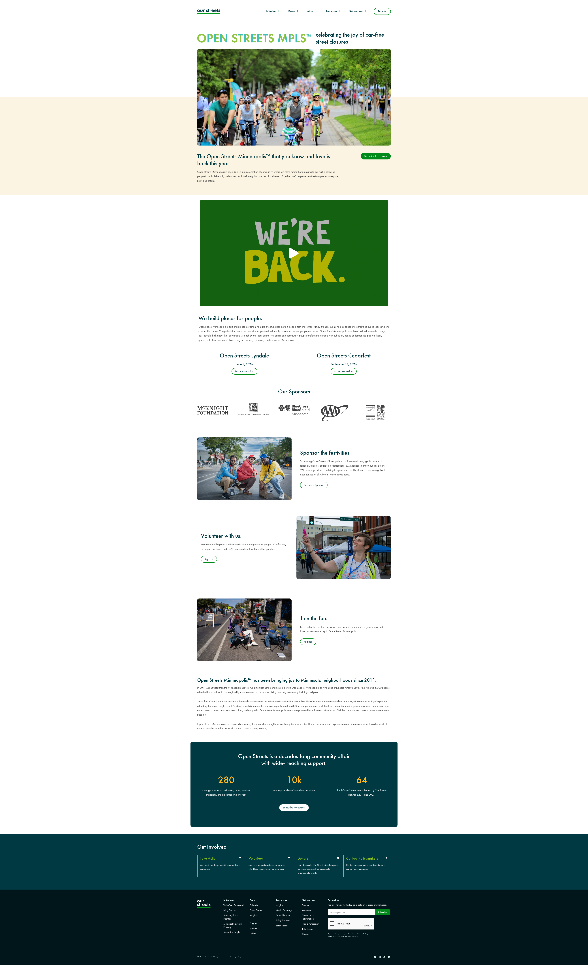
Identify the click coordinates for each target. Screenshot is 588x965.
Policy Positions (283, 920)
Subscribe (382, 912)
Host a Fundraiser (310, 923)
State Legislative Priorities (230, 917)
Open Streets (256, 910)
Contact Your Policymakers (308, 917)
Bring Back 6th (230, 910)
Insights (279, 905)
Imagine (253, 915)
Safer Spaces (282, 925)
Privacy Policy (235, 957)
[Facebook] (375, 957)
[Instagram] (380, 957)
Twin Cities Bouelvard (233, 905)
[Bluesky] (389, 957)
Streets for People (231, 932)
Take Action (307, 929)
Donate (382, 11)
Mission (253, 928)
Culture (253, 933)
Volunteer (306, 910)
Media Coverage (284, 910)
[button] (294, 253)
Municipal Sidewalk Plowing (232, 925)
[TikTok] (384, 957)
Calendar (254, 905)
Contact (305, 934)
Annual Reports (283, 915)
